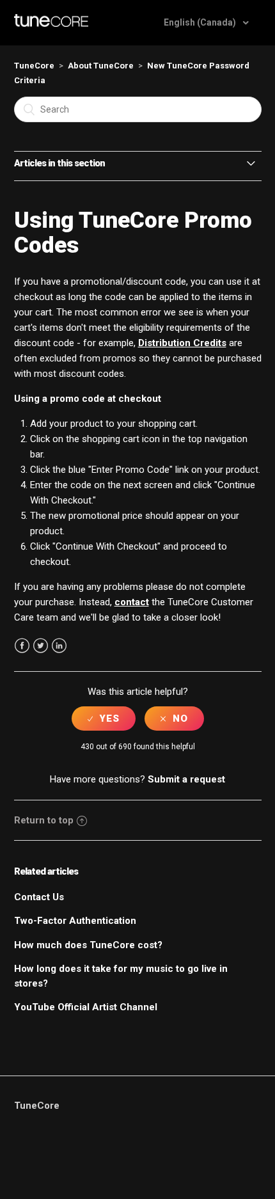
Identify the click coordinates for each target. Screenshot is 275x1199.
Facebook (22, 646)
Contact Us (39, 897)
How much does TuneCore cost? (88, 945)
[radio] (104, 718)
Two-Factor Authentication (75, 920)
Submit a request (186, 779)
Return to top (44, 820)
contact (131, 602)
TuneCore (34, 65)
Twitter (41, 646)
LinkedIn (59, 646)
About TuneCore (101, 65)
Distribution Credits (182, 343)
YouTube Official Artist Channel (85, 1007)
